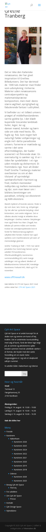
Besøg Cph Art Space (15, 484)
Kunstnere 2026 (20, 442)
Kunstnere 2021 (20, 457)
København (14, 438)
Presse (13, 499)
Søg (24, 373)
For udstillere (11, 491)
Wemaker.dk (30, 528)
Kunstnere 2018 (20, 469)
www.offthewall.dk (15, 277)
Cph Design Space (13, 506)
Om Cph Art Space (14, 495)
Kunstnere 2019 (20, 465)
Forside (9, 431)
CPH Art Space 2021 (27, 287)
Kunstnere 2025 (20, 446)
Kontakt (9, 503)
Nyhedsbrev (11, 510)
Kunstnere (10, 435)
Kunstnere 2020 (20, 461)
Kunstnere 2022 (20, 453)
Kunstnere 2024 (20, 449)
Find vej (13, 487)
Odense (13, 473)
